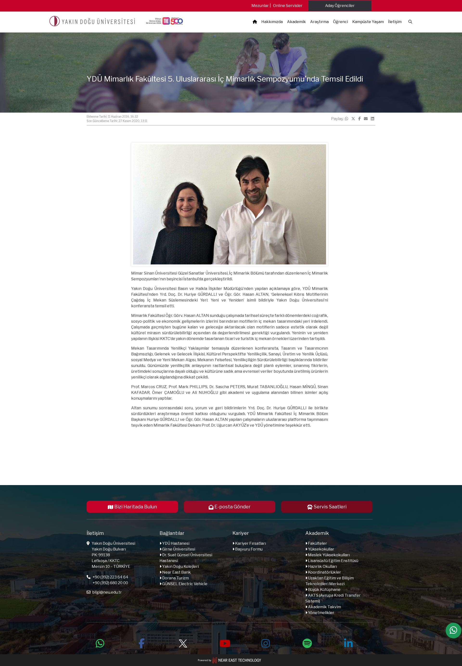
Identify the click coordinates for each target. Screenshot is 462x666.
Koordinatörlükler (324, 572)
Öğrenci (340, 21)
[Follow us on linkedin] (348, 642)
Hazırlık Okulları (322, 566)
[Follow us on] (183, 642)
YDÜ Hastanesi (175, 543)
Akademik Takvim (324, 607)
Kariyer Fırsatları (250, 543)
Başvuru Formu (248, 549)
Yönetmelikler (320, 612)
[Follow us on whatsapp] (100, 642)
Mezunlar (260, 5)
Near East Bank (176, 572)
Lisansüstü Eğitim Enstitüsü (332, 560)
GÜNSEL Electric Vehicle (184, 584)
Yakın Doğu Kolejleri (180, 566)
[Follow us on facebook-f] (141, 642)
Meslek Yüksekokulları (328, 555)
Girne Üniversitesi (178, 549)
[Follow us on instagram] (265, 642)
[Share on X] (353, 119)
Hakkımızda (272, 21)
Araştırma (319, 21)
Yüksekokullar (320, 549)
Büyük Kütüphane (323, 589)
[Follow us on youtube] (224, 642)
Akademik (296, 21)
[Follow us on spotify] (307, 642)
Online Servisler (287, 5)
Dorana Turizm (175, 578)
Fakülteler (317, 543)
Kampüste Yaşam (368, 21)
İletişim (395, 21)
